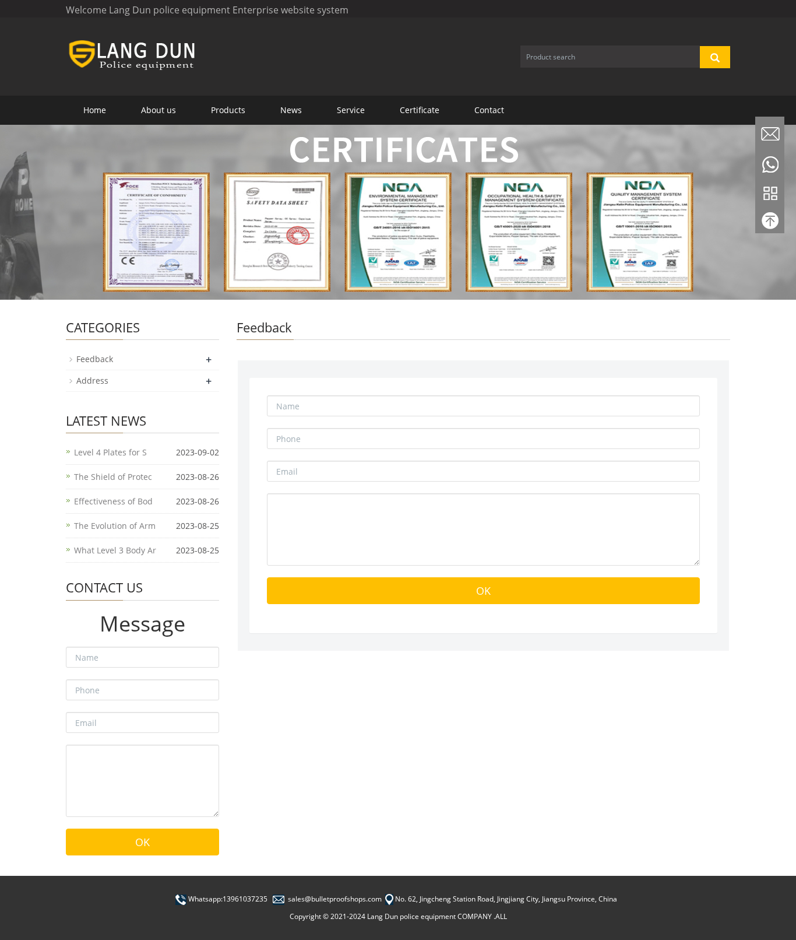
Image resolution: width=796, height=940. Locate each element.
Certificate (419, 109)
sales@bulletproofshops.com (335, 899)
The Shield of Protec (113, 476)
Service (351, 109)
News (291, 109)
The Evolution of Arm (115, 525)
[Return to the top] (769, 223)
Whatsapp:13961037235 (227, 899)
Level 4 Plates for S (110, 452)
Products (228, 109)
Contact (489, 109)
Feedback (94, 358)
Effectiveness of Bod (113, 501)
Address (92, 380)
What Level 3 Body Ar (115, 550)
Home (94, 109)
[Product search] (715, 57)
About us (158, 109)
